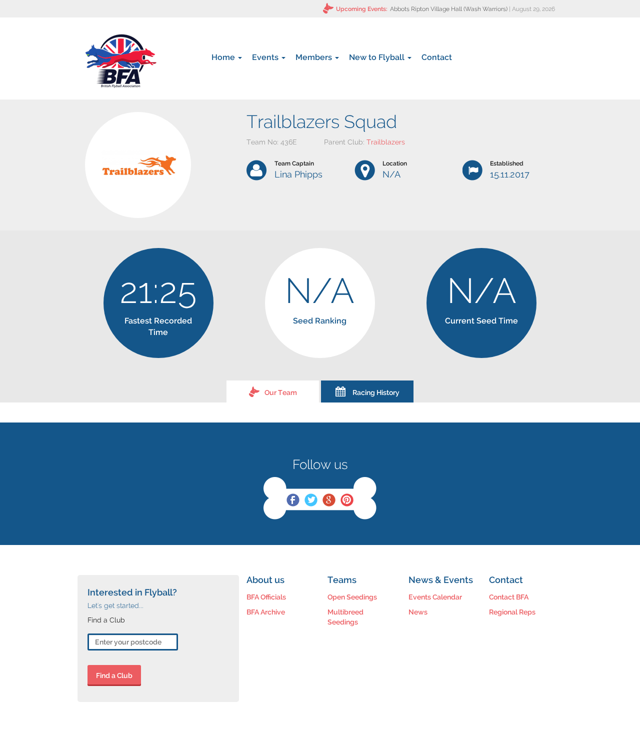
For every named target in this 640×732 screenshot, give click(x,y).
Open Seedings (352, 597)
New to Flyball (377, 57)
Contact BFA (508, 597)
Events (266, 57)
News (418, 612)
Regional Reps (512, 612)
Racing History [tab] (376, 392)
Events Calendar (435, 597)
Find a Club (114, 676)
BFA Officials (266, 597)
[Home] (120, 61)
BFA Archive (265, 612)
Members (315, 57)
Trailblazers (385, 142)
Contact (437, 57)
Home (224, 57)
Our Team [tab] (280, 392)
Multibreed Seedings (346, 617)
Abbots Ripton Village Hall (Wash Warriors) (449, 9)
